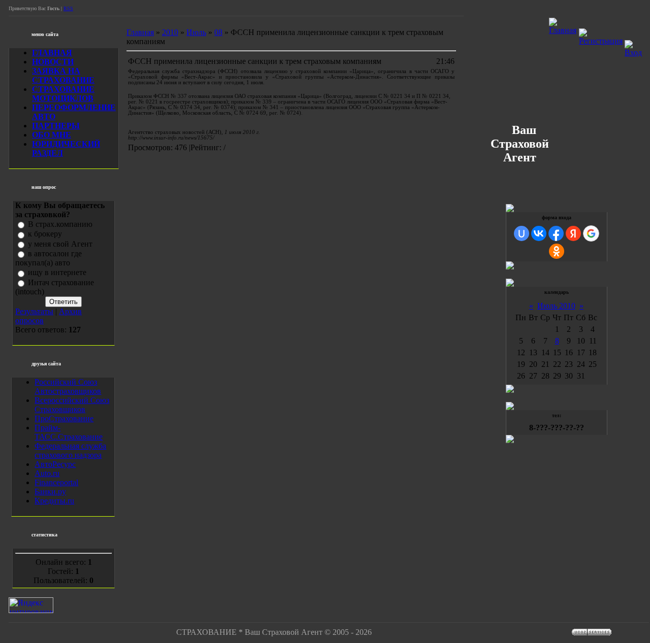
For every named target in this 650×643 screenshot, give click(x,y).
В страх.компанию (60, 224)
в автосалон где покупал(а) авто (48, 258)
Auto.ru (47, 473)
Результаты (34, 311)
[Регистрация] (601, 41)
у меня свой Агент (60, 244)
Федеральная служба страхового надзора (70, 450)
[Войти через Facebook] (556, 233)
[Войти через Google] (591, 233)
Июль (196, 32)
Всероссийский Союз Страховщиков (72, 405)
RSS (68, 8)
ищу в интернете (57, 272)
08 (218, 32)
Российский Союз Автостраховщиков (68, 386)
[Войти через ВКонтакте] (538, 233)
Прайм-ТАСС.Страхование (69, 432)
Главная (140, 32)
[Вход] (633, 52)
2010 (170, 32)
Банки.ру (50, 491)
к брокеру (45, 234)
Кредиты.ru (54, 500)
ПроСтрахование (64, 418)
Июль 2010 (556, 305)
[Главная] (562, 30)
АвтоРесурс (55, 464)
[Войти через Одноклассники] (556, 251)
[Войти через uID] (521, 233)
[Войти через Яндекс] (573, 233)
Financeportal (56, 482)
